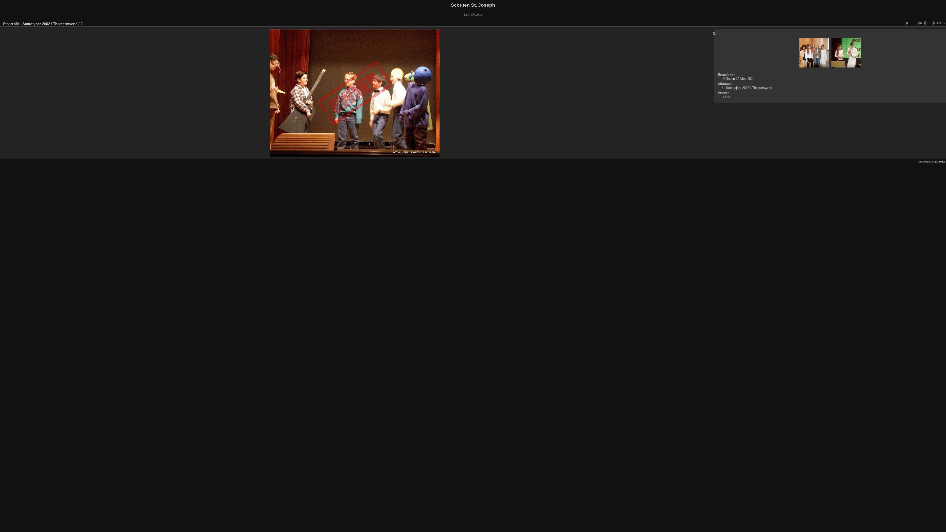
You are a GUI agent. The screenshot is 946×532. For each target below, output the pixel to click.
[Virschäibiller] (919, 23)
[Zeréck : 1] (926, 23)
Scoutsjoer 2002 (36, 24)
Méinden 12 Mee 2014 (738, 79)
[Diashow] (907, 23)
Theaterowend (65, 24)
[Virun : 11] (932, 23)
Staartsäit (11, 24)
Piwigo (941, 161)
